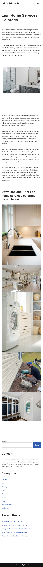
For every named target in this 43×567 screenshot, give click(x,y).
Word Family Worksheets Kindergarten (15, 532)
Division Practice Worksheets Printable (15, 536)
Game (4, 494)
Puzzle (4, 501)
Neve (13, 565)
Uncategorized (6, 504)
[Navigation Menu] (37, 3)
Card (3, 483)
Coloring (4, 487)
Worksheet (5, 508)
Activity (4, 480)
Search (4, 441)
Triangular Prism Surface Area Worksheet (16, 529)
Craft (3, 490)
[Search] (33, 3)
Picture (4, 497)
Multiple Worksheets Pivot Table (12, 522)
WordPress (28, 565)
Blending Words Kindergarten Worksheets (16, 525)
